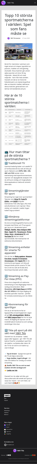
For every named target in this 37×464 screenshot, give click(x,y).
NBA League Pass (14, 317)
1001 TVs (20, 333)
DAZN (15, 201)
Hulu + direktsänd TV (17, 234)
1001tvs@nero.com (10, 444)
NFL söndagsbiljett (16, 315)
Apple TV (21, 261)
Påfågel (7, 230)
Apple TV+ (12, 232)
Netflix (13, 230)
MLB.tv (27, 315)
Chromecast (9, 261)
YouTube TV (9, 236)
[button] (35, 3)
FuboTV (24, 199)
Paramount (21, 232)
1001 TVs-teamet (15, 38)
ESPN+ (7, 201)
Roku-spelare (20, 256)
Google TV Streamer (19, 259)
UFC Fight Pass (18, 289)
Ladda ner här (12, 370)
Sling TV (17, 199)
